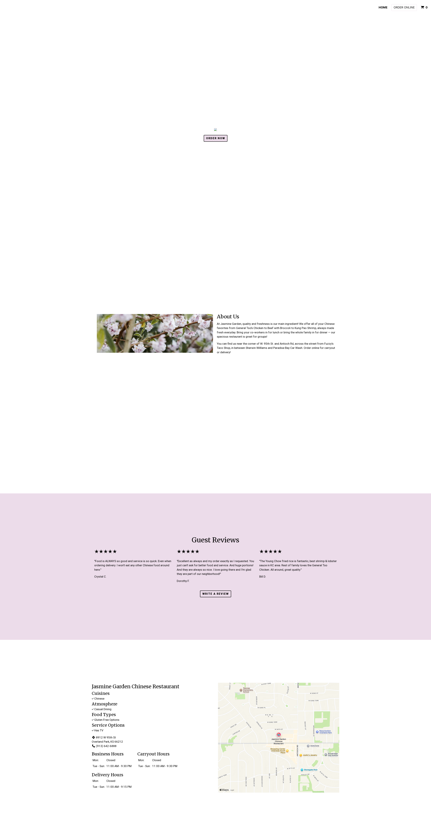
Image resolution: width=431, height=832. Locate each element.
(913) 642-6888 (106, 746)
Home (383, 7)
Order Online (404, 7)
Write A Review (215, 593)
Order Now (215, 138)
